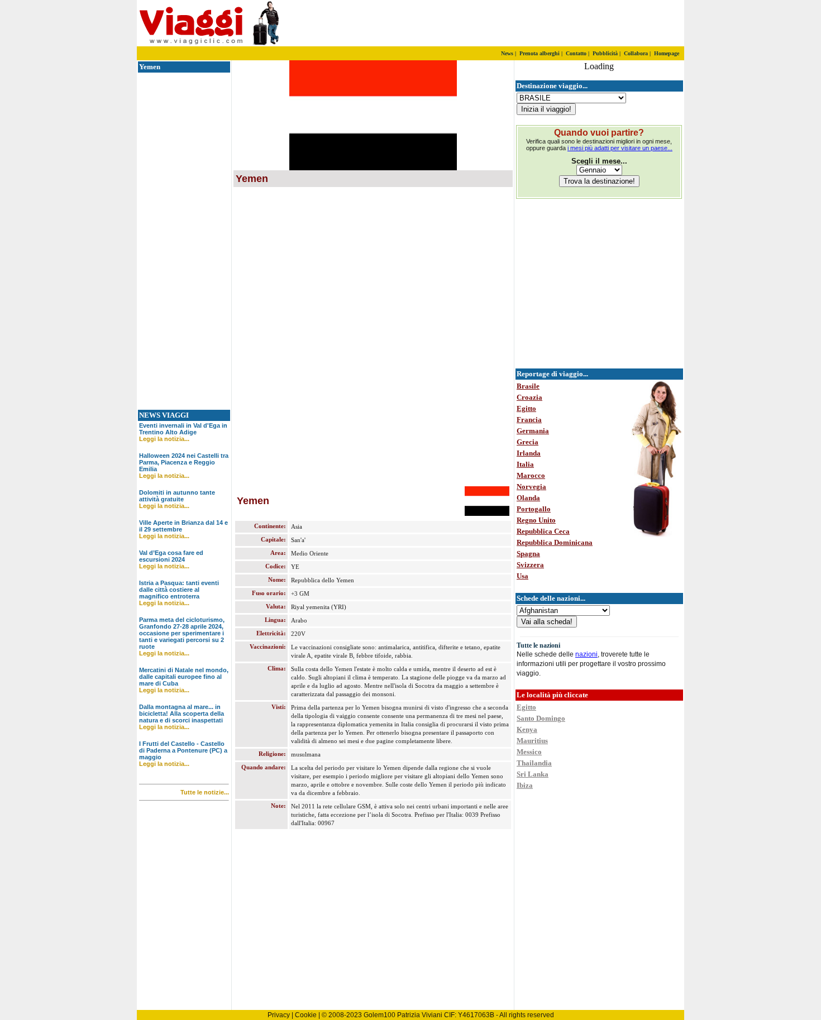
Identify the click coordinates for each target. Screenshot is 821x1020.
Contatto (576, 53)
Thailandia (534, 763)
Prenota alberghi (539, 53)
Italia (525, 464)
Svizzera (530, 565)
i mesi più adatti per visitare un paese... (619, 148)
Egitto (526, 408)
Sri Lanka (532, 774)
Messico (529, 752)
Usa (522, 576)
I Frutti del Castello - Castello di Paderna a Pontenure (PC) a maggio (183, 750)
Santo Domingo (541, 718)
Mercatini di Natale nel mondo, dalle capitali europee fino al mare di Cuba (183, 677)
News (507, 53)
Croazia (529, 397)
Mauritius (532, 740)
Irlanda (529, 453)
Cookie (306, 1015)
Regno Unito (536, 520)
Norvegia (531, 486)
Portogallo (534, 509)
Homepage (666, 53)
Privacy (279, 1015)
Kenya (527, 729)
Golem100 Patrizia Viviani (403, 1015)
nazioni (586, 654)
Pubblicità (605, 53)
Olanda (528, 498)
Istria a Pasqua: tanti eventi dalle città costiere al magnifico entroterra (179, 590)
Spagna (528, 553)
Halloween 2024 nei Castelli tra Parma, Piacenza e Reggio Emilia (183, 462)
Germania (533, 431)
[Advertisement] (553, 23)
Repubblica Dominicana (555, 542)
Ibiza (525, 785)
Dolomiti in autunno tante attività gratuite (177, 495)
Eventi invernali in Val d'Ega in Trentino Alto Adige (183, 428)
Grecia (527, 442)
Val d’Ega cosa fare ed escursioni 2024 (171, 556)
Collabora (636, 53)
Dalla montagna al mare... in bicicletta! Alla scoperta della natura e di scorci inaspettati (181, 713)
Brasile (528, 386)
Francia (529, 419)
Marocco (531, 475)
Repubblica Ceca (543, 531)
